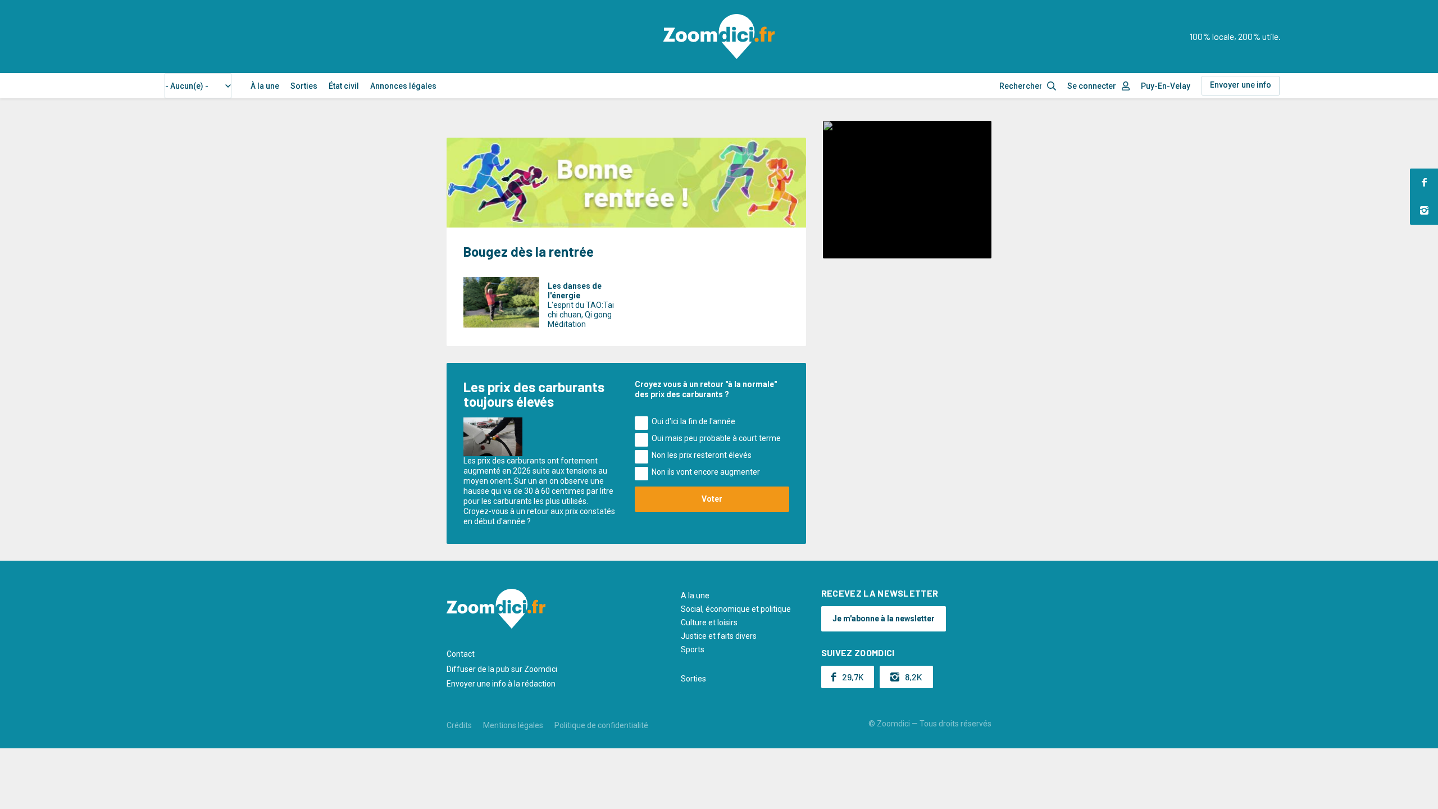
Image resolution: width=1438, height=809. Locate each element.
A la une (695, 595)
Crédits (459, 725)
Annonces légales (403, 85)
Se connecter (1091, 85)
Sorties (303, 85)
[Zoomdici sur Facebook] (1424, 183)
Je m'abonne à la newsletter (883, 618)
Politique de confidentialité (601, 725)
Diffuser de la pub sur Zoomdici (502, 669)
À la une (265, 85)
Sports (692, 649)
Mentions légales (513, 725)
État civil (344, 85)
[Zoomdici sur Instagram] (1424, 211)
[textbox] (190, 86)
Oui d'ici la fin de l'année (693, 421)
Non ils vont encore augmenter (706, 471)
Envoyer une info (1240, 84)
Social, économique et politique (736, 609)
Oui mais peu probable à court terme (716, 438)
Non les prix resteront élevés (702, 455)
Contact (461, 653)
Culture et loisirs (709, 622)
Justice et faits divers (719, 635)
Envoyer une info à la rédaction (501, 683)
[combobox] (198, 85)
